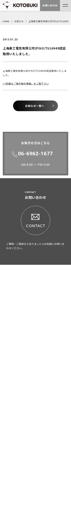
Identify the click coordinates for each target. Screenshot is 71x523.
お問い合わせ (50, 5)
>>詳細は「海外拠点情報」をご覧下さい (26, 83)
